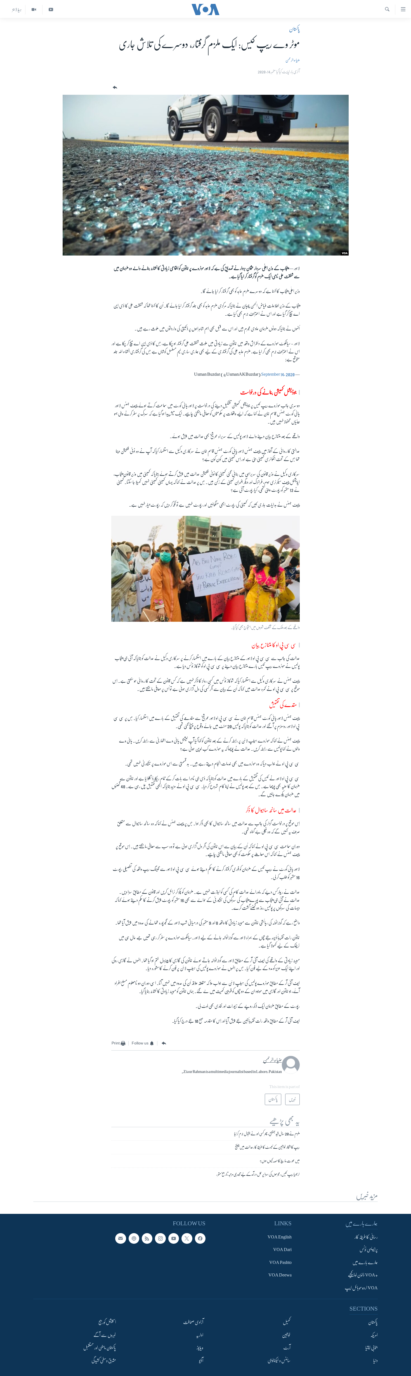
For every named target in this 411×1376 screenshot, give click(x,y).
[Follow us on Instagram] (160, 1238)
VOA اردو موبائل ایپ (361, 1288)
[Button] (114, 88)
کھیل (286, 1322)
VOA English (280, 1237)
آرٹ (286, 1348)
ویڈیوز (200, 1348)
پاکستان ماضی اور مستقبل (99, 1348)
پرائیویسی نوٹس (369, 1250)
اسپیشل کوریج (107, 1322)
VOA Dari (282, 1250)
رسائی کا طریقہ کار (366, 1237)
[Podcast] (134, 1238)
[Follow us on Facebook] (200, 1238)
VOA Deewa (280, 1275)
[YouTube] (50, 10)
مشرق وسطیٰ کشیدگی (103, 1360)
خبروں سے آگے (104, 1335)
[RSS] (147, 1238)
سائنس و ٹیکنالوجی (279, 1360)
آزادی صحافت (193, 1322)
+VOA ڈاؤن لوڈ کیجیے (363, 1275)
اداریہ (199, 1335)
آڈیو (201, 1360)
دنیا (375, 1360)
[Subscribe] (120, 1238)
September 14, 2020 (278, 374)
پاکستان (294, 29)
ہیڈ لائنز (17, 9)
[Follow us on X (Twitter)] (186, 1238)
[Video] (33, 10)
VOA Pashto (280, 1262)
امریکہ (374, 1335)
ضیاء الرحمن (292, 60)
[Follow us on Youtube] (173, 1238)
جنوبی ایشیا (371, 1348)
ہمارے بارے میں (365, 1262)
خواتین (286, 1335)
